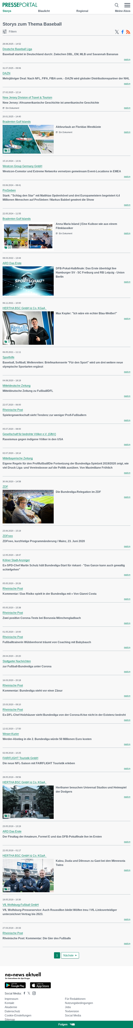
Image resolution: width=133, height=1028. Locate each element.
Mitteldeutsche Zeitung (16, 385)
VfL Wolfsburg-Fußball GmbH (21, 904)
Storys (7, 11)
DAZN (6, 73)
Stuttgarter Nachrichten (17, 661)
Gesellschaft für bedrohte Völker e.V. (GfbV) (29, 434)
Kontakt (9, 1003)
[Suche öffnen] (117, 5)
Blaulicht (44, 11)
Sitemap (10, 1019)
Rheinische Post (13, 409)
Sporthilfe (8, 357)
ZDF (5, 486)
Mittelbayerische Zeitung (18, 458)
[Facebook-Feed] (122, 32)
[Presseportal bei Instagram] (33, 993)
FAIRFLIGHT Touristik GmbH (20, 758)
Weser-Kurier (11, 733)
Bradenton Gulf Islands (17, 121)
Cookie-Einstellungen (18, 1015)
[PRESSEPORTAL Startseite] (20, 5)
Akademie (11, 1007)
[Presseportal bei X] (27, 993)
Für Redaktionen (75, 998)
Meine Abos (122, 11)
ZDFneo (8, 535)
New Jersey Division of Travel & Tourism (27, 97)
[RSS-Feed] (128, 32)
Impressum (11, 998)
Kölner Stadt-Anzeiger (16, 560)
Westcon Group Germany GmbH (22, 166)
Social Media (73, 1015)
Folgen (63, 1024)
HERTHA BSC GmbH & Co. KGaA (25, 308)
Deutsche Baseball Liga (17, 49)
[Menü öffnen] (127, 5)
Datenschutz (12, 1011)
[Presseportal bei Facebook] (23, 993)
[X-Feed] (117, 32)
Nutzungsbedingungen (79, 1003)
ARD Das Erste (12, 263)
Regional (82, 11)
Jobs (68, 1007)
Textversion (72, 1011)
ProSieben (9, 190)
